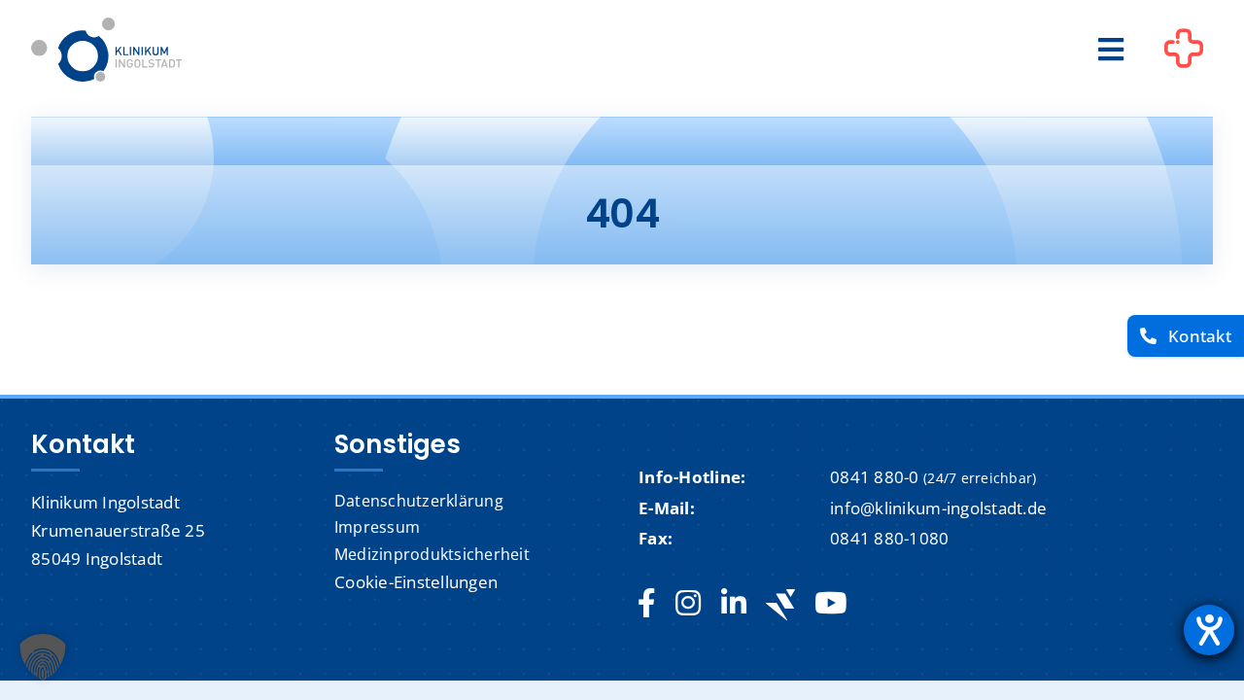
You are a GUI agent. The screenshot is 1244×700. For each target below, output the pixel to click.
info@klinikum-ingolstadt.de (938, 508)
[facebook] (647, 603)
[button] (43, 657)
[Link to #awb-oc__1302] (1183, 52)
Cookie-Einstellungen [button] (416, 582)
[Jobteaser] (780, 604)
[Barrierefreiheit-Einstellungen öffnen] (1209, 630)
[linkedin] (733, 603)
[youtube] (830, 603)
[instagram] (688, 603)
